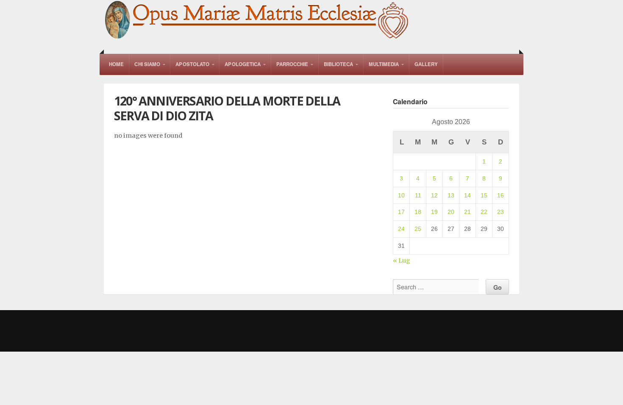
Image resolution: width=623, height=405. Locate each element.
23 (500, 211)
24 (401, 228)
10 (401, 195)
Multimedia (384, 64)
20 (451, 211)
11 (418, 195)
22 (484, 211)
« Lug (401, 260)
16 (500, 195)
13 (451, 195)
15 (484, 195)
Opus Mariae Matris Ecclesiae (257, 20)
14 (467, 195)
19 (434, 211)
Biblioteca (338, 64)
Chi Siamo (147, 64)
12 (434, 195)
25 (417, 228)
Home (116, 64)
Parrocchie (292, 64)
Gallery (426, 64)
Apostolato (192, 64)
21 (467, 211)
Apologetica (243, 64)
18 (417, 211)
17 (401, 211)
